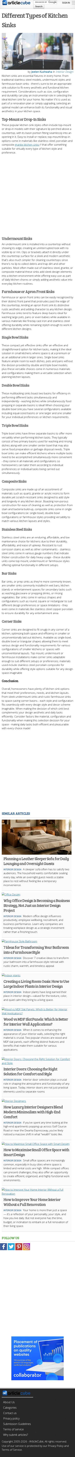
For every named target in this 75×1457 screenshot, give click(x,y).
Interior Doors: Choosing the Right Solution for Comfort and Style (30, 1071)
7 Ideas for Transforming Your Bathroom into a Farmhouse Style (36, 950)
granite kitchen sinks (27, 144)
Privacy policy (11, 1418)
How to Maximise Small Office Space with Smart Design (36, 1152)
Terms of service (13, 1429)
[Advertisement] (37, 193)
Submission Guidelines (17, 1424)
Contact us (10, 1413)
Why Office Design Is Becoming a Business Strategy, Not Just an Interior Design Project (36, 905)
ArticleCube (36, 1441)
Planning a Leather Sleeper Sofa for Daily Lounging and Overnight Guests (36, 861)
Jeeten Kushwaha (41, 71)
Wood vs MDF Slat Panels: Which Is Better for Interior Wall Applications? (35, 1021)
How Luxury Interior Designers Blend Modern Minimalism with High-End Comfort (33, 1111)
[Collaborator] (37, 1378)
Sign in (66, 2)
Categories (10, 1408)
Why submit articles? (15, 1435)
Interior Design (64, 71)
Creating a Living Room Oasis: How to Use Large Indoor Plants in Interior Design (36, 984)
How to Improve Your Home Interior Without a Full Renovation (32, 1202)
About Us (9, 1402)
